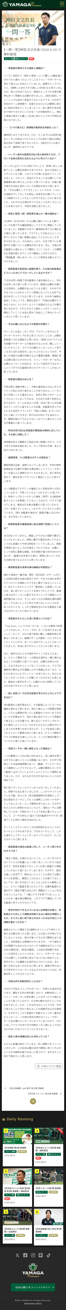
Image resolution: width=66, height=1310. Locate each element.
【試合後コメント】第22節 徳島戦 (42, 1093)
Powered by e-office (33, 1303)
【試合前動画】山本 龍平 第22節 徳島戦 (26, 1088)
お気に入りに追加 (51, 1066)
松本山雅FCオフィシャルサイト (33, 1287)
